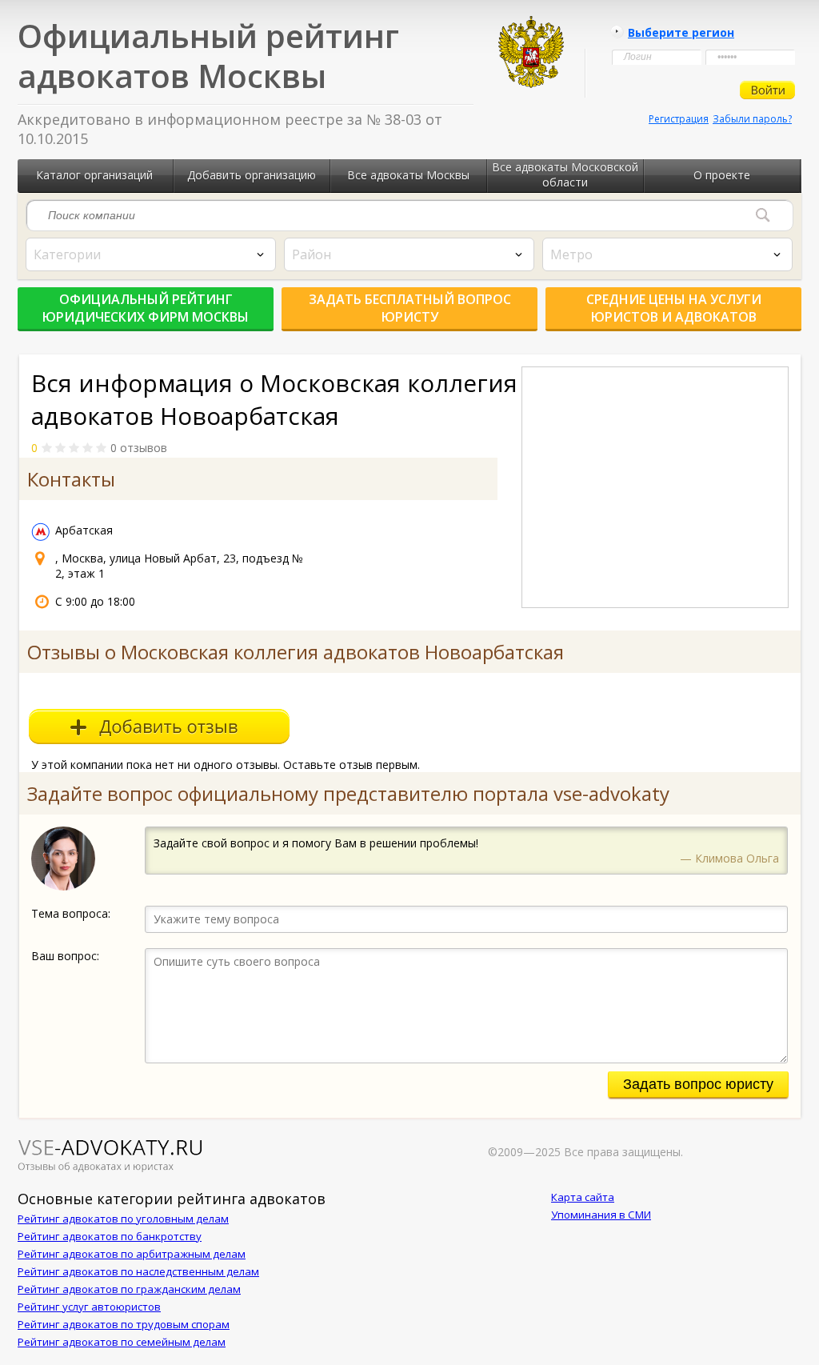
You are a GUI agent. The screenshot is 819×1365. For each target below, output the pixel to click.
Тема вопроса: (70, 913)
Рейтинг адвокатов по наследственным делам (138, 1271)
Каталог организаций (94, 174)
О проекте (721, 174)
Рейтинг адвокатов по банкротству (110, 1236)
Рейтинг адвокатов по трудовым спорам (124, 1324)
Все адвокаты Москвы (408, 174)
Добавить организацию (251, 174)
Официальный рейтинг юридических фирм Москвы (145, 308)
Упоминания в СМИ (601, 1214)
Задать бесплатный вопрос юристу (410, 308)
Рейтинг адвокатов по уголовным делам (123, 1218)
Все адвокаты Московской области (565, 174)
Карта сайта (582, 1197)
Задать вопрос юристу (698, 1084)
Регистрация (679, 119)
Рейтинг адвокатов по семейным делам (122, 1342)
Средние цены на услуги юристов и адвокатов (673, 308)
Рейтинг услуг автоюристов (89, 1306)
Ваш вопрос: (65, 955)
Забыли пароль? (752, 119)
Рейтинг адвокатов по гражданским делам (129, 1289)
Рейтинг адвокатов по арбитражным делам (132, 1254)
